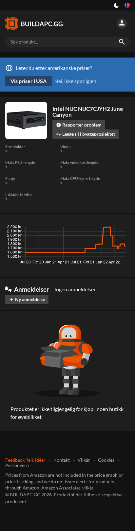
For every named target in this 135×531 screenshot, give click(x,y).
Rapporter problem (79, 125)
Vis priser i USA (28, 81)
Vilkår (84, 460)
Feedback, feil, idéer (25, 460)
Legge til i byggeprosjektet (85, 134)
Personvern (17, 465)
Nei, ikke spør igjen (75, 81)
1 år (104, 228)
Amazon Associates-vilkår (67, 487)
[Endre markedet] (127, 5)
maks (121, 228)
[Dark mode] (116, 5)
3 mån (68, 228)
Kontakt (61, 460)
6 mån (87, 228)
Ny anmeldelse (27, 299)
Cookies (106, 460)
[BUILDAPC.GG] (36, 23)
